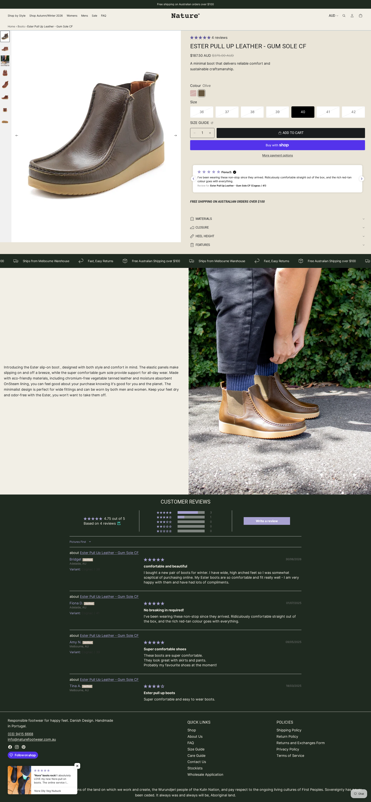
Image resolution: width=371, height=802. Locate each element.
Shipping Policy (289, 730)
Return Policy (287, 736)
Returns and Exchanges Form (301, 743)
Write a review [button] (267, 521)
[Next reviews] (361, 178)
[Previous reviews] (193, 178)
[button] (201, 38)
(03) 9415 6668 (20, 734)
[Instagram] (16, 747)
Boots (21, 26)
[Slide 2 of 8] (5, 48)
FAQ (190, 743)
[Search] (344, 15)
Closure (202, 227)
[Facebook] (10, 747)
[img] (154, 560)
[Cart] (360, 15)
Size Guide (200, 123)
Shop (191, 730)
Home (11, 26)
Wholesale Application (205, 774)
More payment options (277, 155)
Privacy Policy (288, 749)
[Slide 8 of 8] (5, 121)
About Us (195, 736)
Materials (204, 219)
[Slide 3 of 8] (5, 60)
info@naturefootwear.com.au (32, 739)
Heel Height (205, 236)
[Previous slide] (15, 136)
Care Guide (196, 755)
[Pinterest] (23, 747)
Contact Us (196, 762)
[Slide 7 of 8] (5, 109)
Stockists (195, 768)
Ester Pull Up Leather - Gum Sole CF (109, 553)
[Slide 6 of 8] (5, 97)
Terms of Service (290, 755)
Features (203, 245)
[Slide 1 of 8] (5, 36)
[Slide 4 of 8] (5, 73)
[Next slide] (176, 136)
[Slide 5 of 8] (5, 85)
